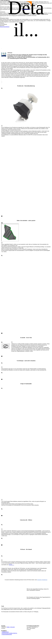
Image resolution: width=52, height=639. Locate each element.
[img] (26, 4)
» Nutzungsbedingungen (6, 634)
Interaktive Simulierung (42, 579)
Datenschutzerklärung (4, 26)
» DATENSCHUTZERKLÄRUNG (9, 633)
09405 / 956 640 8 (11, 627)
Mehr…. (11, 564)
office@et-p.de (9, 628)
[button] (26, 23)
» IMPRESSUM (5, 632)
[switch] (0, 16)
